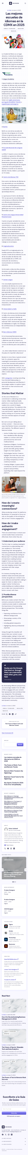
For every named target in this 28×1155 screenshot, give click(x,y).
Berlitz (5, 127)
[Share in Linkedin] (12, 714)
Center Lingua (7, 280)
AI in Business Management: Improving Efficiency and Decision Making (13, 874)
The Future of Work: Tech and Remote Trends (13, 766)
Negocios (13, 31)
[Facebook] (2, 1134)
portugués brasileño (8, 102)
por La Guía (7, 870)
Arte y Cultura (9, 859)
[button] (3, 3)
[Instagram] (8, 1134)
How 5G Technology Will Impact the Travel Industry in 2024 (13, 816)
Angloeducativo (8, 246)
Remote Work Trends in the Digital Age (13, 772)
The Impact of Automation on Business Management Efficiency (13, 803)
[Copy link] (15, 714)
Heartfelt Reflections (10, 959)
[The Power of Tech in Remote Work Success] (14, 1066)
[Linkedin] (11, 1134)
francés (18, 102)
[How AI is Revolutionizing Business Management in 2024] (14, 1006)
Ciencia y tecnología (9, 28)
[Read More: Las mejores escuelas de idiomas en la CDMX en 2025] (14, 868)
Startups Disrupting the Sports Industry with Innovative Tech (13, 797)
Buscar (6, 740)
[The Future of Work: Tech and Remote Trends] (14, 724)
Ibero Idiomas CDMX (9, 332)
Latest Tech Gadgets (10, 969)
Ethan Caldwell (13, 828)
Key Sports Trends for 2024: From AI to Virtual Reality (13, 784)
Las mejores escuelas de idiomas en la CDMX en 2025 (12, 759)
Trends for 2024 (9, 980)
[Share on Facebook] (9, 714)
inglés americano (14, 100)
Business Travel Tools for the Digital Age (14, 778)
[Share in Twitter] (6, 714)
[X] (5, 1134)
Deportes (6, 1033)
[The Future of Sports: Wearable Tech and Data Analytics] (14, 1036)
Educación (21, 28)
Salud (13, 1061)
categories (8, 378)
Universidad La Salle (10, 309)
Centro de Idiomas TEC (10, 177)
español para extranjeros (10, 104)
